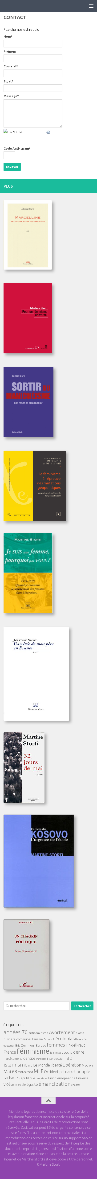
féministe (55, 1052)
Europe (41, 1045)
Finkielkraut (75, 1045)
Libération (72, 1065)
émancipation (55, 1084)
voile (14, 1084)
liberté (56, 1065)
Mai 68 (10, 1071)
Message (11, 96)
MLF (38, 1071)
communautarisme (29, 1039)
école (22, 1084)
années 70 (16, 1032)
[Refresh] (48, 132)
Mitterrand (25, 1072)
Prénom (10, 51)
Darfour (48, 1039)
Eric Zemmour (25, 1045)
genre (79, 1052)
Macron (87, 1065)
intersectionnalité (60, 1058)
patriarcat (67, 1072)
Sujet (8, 81)
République (27, 1078)
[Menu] (91, 6)
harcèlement (13, 1058)
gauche (67, 1052)
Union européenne (61, 1078)
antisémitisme (38, 1033)
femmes (56, 1045)
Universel (82, 1078)
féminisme (33, 1051)
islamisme (16, 1064)
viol (7, 1084)
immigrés (41, 1058)
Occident (51, 1072)
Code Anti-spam (17, 148)
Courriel (11, 66)
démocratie (80, 1039)
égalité (32, 1084)
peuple (83, 1071)
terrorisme (41, 1078)
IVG (30, 1065)
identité (29, 1058)
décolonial (63, 1038)
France (10, 1052)
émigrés (75, 1084)
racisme (11, 1077)
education (9, 1045)
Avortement (62, 1032)
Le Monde (41, 1065)
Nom (8, 36)
